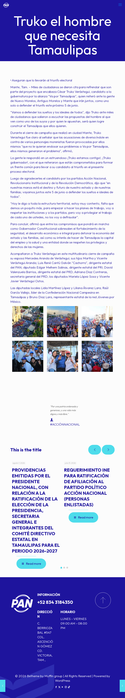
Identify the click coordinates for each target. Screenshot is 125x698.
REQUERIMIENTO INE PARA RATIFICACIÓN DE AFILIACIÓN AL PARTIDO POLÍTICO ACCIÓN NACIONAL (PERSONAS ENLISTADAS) (87, 487)
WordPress (62, 680)
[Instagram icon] (66, 687)
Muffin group (53, 676)
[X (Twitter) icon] (59, 687)
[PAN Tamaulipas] (6, 4)
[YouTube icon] (62, 687)
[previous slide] (94, 450)
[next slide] (108, 450)
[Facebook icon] (56, 687)
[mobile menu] (120, 4)
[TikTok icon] (69, 687)
